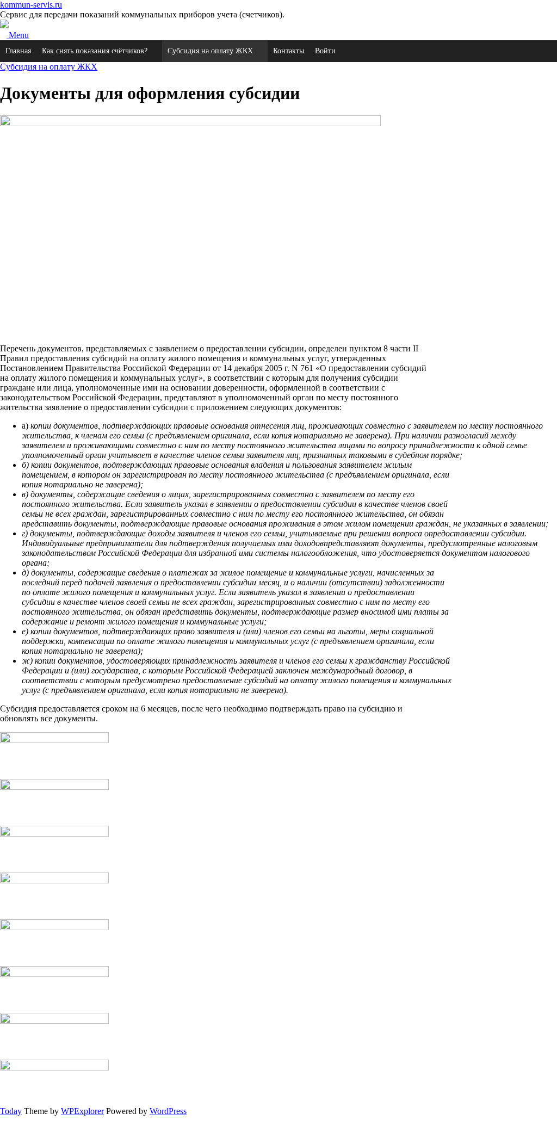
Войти (325, 51)
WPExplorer (82, 1111)
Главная (18, 51)
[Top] (3, 1120)
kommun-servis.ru (31, 4)
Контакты (288, 51)
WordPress (168, 1111)
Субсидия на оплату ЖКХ (210, 51)
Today (11, 1111)
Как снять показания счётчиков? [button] (94, 51)
